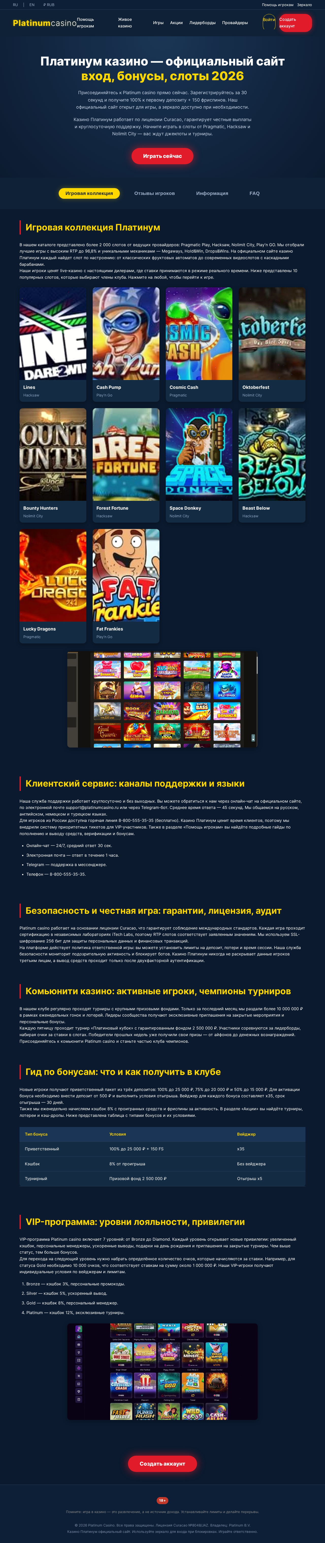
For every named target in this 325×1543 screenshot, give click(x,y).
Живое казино (125, 22)
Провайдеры (235, 22)
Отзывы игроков (154, 193)
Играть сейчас (162, 156)
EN (32, 5)
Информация (212, 193)
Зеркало (304, 5)
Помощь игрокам (278, 5)
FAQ (255, 193)
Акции (176, 22)
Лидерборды (202, 22)
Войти (269, 19)
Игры (158, 22)
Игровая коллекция (89, 193)
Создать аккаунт (287, 22)
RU (15, 5)
